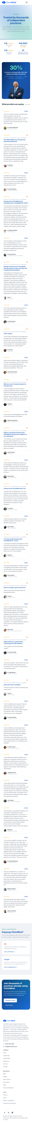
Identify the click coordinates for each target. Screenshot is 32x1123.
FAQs (4, 1085)
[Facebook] (4, 1112)
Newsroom (6, 1061)
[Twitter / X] (8, 1112)
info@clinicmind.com (11, 1046)
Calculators (6, 1082)
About (4, 1052)
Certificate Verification (9, 1103)
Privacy (5, 1095)
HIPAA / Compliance (8, 1100)
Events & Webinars (8, 1088)
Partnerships (6, 1058)
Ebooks (5, 1076)
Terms (5, 1097)
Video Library (7, 1079)
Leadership (6, 1055)
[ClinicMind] (9, 2)
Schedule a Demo (10, 1000)
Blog (4, 1074)
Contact (5, 1066)
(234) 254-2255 (9, 1044)
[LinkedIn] (12, 1112)
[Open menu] (26, 2)
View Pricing (9, 1005)
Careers (5, 1064)
